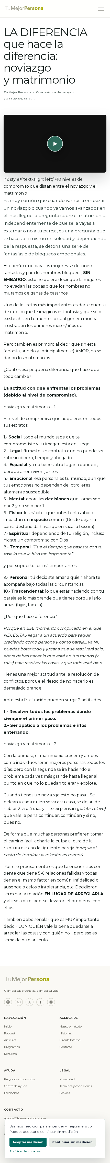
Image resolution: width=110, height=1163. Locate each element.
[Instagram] (8, 1002)
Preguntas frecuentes (19, 1079)
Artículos (10, 1040)
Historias (66, 1033)
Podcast (9, 1033)
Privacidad (67, 1079)
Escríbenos (11, 1093)
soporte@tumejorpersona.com (25, 1118)
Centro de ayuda (15, 1086)
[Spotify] (51, 1002)
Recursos (10, 1054)
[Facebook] (40, 1002)
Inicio (8, 1026)
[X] (30, 1002)
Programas (12, 1047)
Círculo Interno (70, 1040)
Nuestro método (71, 1026)
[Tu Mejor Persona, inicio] (48, 8)
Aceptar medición (28, 1142)
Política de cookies (24, 1151)
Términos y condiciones (76, 1086)
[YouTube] (19, 1002)
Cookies (65, 1093)
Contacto (66, 1047)
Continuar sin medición (72, 1142)
